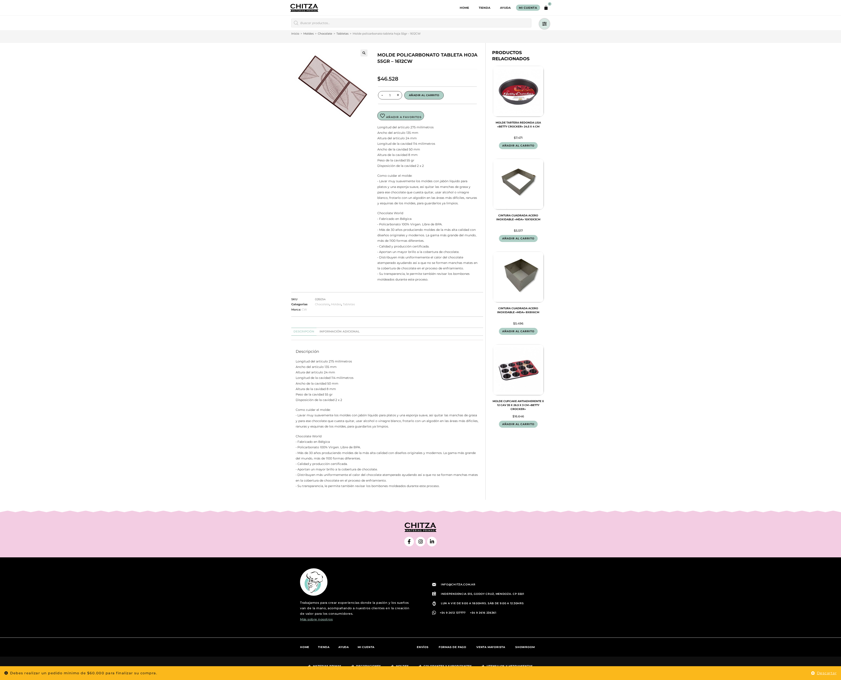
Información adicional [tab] (340, 331)
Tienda (484, 7)
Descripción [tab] (303, 331)
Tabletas (342, 33)
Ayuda (505, 7)
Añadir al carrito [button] (518, 145)
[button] (363, 53)
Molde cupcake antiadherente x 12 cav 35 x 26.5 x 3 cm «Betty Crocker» (518, 405)
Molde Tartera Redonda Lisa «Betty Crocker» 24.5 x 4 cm (518, 124)
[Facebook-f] (409, 541)
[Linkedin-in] (432, 541)
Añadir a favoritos (403, 117)
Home (464, 7)
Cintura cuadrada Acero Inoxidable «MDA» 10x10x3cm (518, 217)
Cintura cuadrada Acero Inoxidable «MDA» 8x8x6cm (518, 310)
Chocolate (325, 33)
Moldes (308, 33)
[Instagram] (420, 541)
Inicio (295, 33)
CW (304, 309)
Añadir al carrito (424, 95)
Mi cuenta (366, 647)
